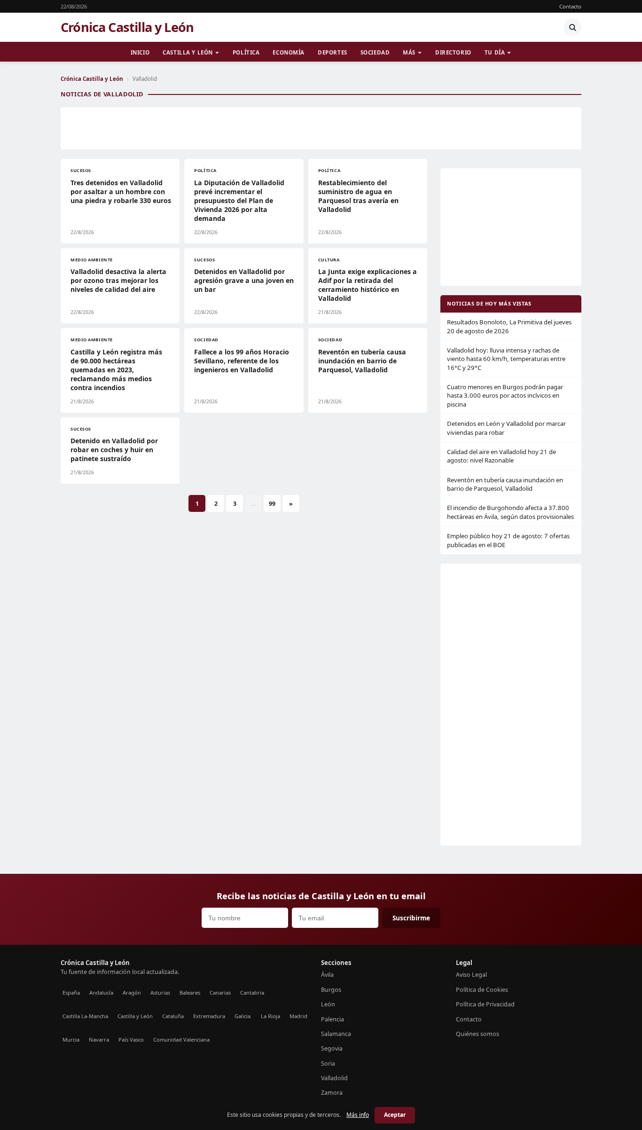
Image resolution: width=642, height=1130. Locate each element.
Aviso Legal (471, 975)
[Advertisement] (321, 128)
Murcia (71, 1039)
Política (246, 52)
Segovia (332, 1048)
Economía (289, 52)
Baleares (190, 992)
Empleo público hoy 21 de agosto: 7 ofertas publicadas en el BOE (508, 540)
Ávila (327, 975)
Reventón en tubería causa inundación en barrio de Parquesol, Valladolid (362, 360)
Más (409, 52)
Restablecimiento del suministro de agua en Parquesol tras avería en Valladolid (358, 196)
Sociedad (375, 52)
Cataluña (173, 1016)
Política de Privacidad (485, 1004)
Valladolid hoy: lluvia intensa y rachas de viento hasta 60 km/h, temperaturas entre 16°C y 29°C (506, 359)
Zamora (332, 1093)
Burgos (331, 990)
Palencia (332, 1019)
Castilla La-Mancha (85, 1016)
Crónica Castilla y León (127, 27)
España (71, 992)
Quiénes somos (477, 1034)
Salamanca (336, 1034)
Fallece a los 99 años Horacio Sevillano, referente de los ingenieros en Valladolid (241, 360)
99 (272, 504)
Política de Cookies (482, 990)
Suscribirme (411, 917)
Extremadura (209, 1016)
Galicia (243, 1016)
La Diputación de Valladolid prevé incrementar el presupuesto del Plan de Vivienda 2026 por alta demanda (239, 200)
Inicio (140, 52)
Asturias (160, 992)
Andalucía (101, 992)
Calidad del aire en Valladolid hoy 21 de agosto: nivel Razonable (501, 455)
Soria (328, 1063)
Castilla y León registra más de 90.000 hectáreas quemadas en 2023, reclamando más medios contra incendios (116, 369)
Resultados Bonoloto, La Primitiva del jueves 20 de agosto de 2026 (509, 326)
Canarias (220, 992)
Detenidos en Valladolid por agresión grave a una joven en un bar (244, 280)
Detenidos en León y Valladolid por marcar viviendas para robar (506, 427)
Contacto (570, 6)
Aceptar (395, 1115)
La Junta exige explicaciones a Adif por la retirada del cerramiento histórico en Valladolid (367, 285)
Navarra (99, 1039)
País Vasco (131, 1039)
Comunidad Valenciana (181, 1039)
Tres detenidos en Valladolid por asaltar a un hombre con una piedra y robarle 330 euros (120, 191)
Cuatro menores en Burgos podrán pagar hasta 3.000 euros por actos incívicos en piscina (505, 395)
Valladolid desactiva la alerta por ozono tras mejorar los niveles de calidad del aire (118, 280)
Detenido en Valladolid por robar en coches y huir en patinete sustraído (114, 449)
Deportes (332, 52)
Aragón (132, 992)
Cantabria (252, 992)
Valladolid (334, 1078)
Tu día (495, 52)
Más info (357, 1115)
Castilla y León (188, 52)
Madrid (298, 1016)
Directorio (453, 52)
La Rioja (270, 1016)
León (328, 1004)
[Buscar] (572, 27)
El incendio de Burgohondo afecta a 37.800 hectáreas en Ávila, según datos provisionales (510, 511)
